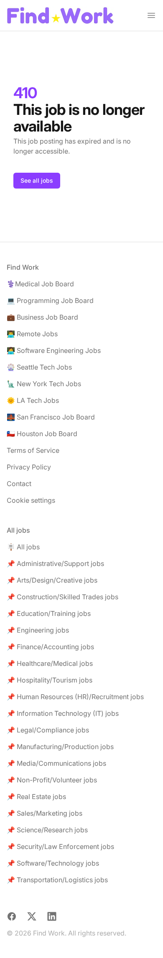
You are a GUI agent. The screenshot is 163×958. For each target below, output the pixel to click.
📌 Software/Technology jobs (53, 863)
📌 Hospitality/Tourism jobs (49, 680)
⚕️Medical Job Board (40, 284)
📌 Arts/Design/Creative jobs (52, 580)
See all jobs (36, 180)
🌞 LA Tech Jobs (33, 400)
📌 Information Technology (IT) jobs (63, 713)
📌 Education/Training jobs (49, 613)
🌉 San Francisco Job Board (51, 417)
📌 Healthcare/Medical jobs (50, 663)
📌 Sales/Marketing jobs (44, 813)
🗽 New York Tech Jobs (44, 384)
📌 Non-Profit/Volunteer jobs (52, 780)
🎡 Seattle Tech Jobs (39, 367)
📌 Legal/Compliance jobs (48, 730)
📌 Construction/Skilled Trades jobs (62, 597)
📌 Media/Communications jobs (56, 763)
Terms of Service (33, 450)
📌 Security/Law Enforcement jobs (60, 846)
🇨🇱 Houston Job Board (42, 433)
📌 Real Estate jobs (36, 796)
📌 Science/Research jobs (47, 830)
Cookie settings (31, 500)
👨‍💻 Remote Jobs (32, 334)
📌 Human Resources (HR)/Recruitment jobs (75, 696)
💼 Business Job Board (42, 317)
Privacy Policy (29, 467)
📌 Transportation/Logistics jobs (57, 880)
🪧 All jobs (23, 547)
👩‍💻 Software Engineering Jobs (54, 350)
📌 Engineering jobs (38, 630)
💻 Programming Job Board (50, 300)
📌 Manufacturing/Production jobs (60, 746)
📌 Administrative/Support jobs (55, 563)
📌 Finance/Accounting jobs (50, 647)
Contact (19, 483)
